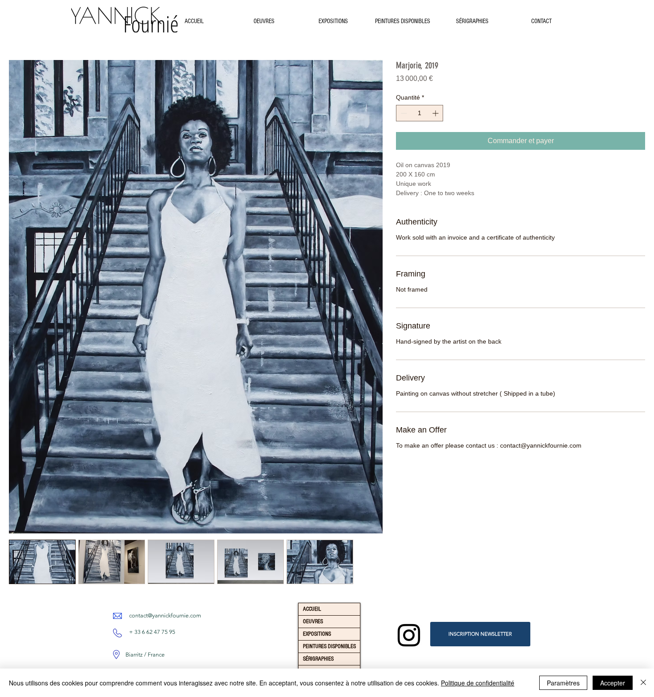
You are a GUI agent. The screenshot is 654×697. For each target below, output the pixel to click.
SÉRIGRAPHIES (318, 659)
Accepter (612, 682)
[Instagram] (409, 635)
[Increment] (436, 113)
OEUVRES (313, 621)
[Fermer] (643, 683)
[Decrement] (402, 113)
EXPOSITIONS (317, 634)
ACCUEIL (312, 609)
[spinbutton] (419, 113)
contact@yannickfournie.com (165, 615)
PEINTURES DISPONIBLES (329, 646)
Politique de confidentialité (477, 682)
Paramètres (563, 682)
